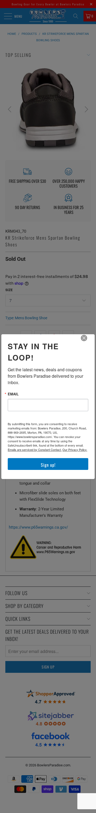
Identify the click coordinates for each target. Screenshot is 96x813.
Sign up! (48, 465)
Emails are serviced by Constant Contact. (35, 449)
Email (13, 394)
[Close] (87, 342)
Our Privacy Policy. (74, 449)
